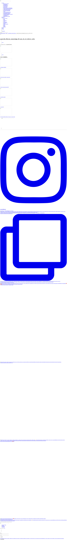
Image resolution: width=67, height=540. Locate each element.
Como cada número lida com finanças (8, 14)
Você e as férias (5, 6)
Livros (2, 28)
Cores (4, 21)
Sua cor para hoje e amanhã (6, 10)
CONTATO (3, 526)
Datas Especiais (5, 22)
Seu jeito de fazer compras (6, 16)
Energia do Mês (5, 18)
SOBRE (3, 525)
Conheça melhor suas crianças (7, 9)
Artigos (3, 17)
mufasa (4, 528)
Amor (4, 19)
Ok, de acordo (2, 539)
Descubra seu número (6, 3)
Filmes (4, 24)
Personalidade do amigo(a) (6, 13)
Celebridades (5, 20)
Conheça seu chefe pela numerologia (7, 8)
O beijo (4, 11)
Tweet (2, 42)
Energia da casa (5, 7)
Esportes (4, 23)
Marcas (4, 25)
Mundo (4, 26)
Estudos (3, 27)
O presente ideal (5, 15)
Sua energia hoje (5, 4)
